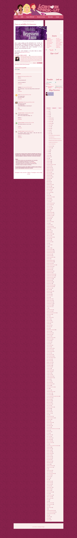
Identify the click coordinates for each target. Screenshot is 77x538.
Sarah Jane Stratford (51, 473)
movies (48, 414)
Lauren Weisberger (50, 377)
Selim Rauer (49, 476)
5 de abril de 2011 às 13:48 (29, 122)
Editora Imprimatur (50, 260)
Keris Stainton (49, 360)
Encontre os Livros (41, 17)
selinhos (48, 478)
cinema (48, 223)
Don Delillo (49, 240)
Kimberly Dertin (49, 362)
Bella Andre (49, 190)
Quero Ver (58, 47)
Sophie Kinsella (49, 487)
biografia (48, 195)
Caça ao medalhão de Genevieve (54, 135)
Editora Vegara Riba (50, 286)
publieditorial (49, 448)
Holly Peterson (49, 317)
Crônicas (58, 46)
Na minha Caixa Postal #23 (53, 142)
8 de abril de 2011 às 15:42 (29, 131)
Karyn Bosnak (49, 359)
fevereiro (50, 146)
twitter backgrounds (51, 510)
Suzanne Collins (50, 495)
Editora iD (48, 258)
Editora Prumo (49, 280)
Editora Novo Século (50, 277)
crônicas (48, 229)
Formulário (34, 162)
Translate (49, 84)
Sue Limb (48, 493)
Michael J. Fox (49, 413)
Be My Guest (58, 43)
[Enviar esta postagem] (29, 55)
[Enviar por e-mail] (15, 69)
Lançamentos (58, 39)
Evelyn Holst (49, 295)
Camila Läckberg (50, 204)
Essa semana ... (50, 43)
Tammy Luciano (49, 496)
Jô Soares (48, 343)
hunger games (49, 322)
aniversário (49, 175)
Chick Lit (48, 220)
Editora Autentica (50, 249)
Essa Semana (49, 294)
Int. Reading (49, 46)
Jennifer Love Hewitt (50, 337)
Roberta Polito (49, 461)
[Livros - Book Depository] (49, 50)
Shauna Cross (49, 482)
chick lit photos (50, 221)
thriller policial (50, 504)
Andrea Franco (49, 170)
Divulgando (49, 238)
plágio (48, 444)
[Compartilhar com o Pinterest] (19, 69)
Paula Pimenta (49, 439)
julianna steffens (50, 351)
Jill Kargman (49, 340)
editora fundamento (50, 257)
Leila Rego (48, 379)
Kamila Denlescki (50, 354)
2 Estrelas (49, 156)
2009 (48, 151)
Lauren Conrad (49, 371)
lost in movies (49, 394)
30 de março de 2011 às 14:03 (26, 94)
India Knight (49, 326)
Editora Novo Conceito (51, 275)
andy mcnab (49, 172)
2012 (48, 114)
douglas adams (49, 241)
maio (49, 130)
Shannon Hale (49, 481)
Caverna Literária (21, 122)
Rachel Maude (49, 456)
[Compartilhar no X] (17, 69)
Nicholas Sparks (50, 422)
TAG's (60, 108)
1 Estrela (48, 155)
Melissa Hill (49, 410)
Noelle (19, 94)
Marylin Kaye (49, 402)
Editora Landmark (50, 266)
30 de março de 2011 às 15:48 (29, 102)
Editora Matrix (49, 269)
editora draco (49, 254)
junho (50, 128)
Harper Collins (49, 311)
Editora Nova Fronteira (51, 274)
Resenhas (49, 38)
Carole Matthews (50, 212)
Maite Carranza (49, 397)
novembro (50, 119)
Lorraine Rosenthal (50, 391)
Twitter (47, 30)
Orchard (48, 430)
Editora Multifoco (50, 271)
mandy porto (49, 399)
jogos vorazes (49, 345)
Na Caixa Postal (50, 42)
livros (48, 388)
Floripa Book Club (54, 102)
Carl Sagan (49, 206)
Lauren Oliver (49, 374)
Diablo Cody (49, 235)
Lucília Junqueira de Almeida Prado (53, 396)
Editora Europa (49, 255)
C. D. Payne (48, 201)
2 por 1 (48, 47)
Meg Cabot (49, 408)
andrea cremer (49, 169)
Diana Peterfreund (50, 237)
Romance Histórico (50, 465)
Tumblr (58, 30)
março (50, 133)
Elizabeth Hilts (49, 288)
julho (50, 126)
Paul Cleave (49, 436)
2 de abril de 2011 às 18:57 (29, 112)
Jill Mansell (49, 342)
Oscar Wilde (49, 431)
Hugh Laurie (49, 320)
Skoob (61, 30)
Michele (19, 76)
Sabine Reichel (49, 470)
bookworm (49, 198)
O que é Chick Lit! (30, 17)
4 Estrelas (49, 161)
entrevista (49, 292)
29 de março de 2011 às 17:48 (26, 76)
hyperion (48, 323)
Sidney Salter (49, 484)
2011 (48, 116)
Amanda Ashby (49, 167)
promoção (27, 64)
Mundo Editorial (50, 416)
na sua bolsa (49, 419)
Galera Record (22, 64)
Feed (53, 30)
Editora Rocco (49, 283)
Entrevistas (50, 17)
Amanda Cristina (21, 112)
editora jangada (50, 263)
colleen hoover (50, 226)
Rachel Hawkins (50, 453)
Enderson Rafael (50, 291)
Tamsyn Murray (49, 498)
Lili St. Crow (49, 380)
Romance (48, 464)
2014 (48, 111)
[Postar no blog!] (16, 69)
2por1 (48, 158)
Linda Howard (49, 382)
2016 (48, 109)
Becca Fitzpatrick (50, 187)
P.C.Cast (48, 433)
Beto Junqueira (49, 192)
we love (48, 518)
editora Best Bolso (50, 252)
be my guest (49, 186)
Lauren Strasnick (50, 376)
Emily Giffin (49, 289)
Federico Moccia (50, 300)
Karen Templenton (50, 356)
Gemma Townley (49, 306)
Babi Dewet (49, 181)
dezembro (50, 118)
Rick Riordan (49, 459)
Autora (54, 25)
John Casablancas (50, 348)
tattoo (48, 499)
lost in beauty (49, 393)
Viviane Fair (49, 516)
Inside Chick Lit (50, 39)
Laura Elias (49, 368)
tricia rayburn (49, 507)
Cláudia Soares (21, 102)
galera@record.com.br (25, 52)
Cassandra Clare (50, 215)
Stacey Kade (49, 490)
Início (16, 17)
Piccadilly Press (50, 442)
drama (48, 243)
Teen (48, 501)
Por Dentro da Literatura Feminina (53, 445)
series (48, 479)
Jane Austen (49, 331)
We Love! (57, 38)
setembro (50, 123)
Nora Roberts (49, 425)
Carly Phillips (49, 207)
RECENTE (48, 108)
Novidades (49, 427)
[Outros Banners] (59, 88)
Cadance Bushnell (50, 203)
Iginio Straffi (49, 325)
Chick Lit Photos (59, 42)
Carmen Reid (49, 209)
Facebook (50, 30)
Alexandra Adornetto (51, 164)
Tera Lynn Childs (50, 502)
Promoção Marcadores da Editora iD (55, 140)
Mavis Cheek (49, 405)
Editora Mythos (49, 272)
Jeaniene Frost (49, 334)
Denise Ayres (49, 232)
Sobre (22, 17)
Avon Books (49, 178)
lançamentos (49, 365)
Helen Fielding (49, 314)
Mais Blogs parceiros (54, 96)
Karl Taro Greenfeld (50, 357)
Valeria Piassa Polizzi (50, 513)
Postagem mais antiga (36, 172)
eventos (48, 297)
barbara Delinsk (50, 184)
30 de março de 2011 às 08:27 (27, 87)
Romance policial (50, 467)
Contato (57, 17)
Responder (20, 83)
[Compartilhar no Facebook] (18, 69)
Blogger (43, 526)
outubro (50, 121)
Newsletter (55, 30)
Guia (47, 308)
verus (48, 515)
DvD (47, 246)
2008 (48, 153)
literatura (49, 385)
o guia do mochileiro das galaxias (53, 428)
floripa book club (50, 303)
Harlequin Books (50, 309)
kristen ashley (49, 363)
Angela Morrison (50, 173)
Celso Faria (49, 218)
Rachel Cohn (49, 450)
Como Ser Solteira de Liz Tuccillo (55, 138)
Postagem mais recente (21, 172)
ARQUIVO (54, 108)
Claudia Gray (49, 224)
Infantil (48, 328)
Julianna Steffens (19, 55)
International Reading (51, 329)
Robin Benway (49, 462)
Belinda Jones (49, 189)
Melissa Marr (49, 411)
